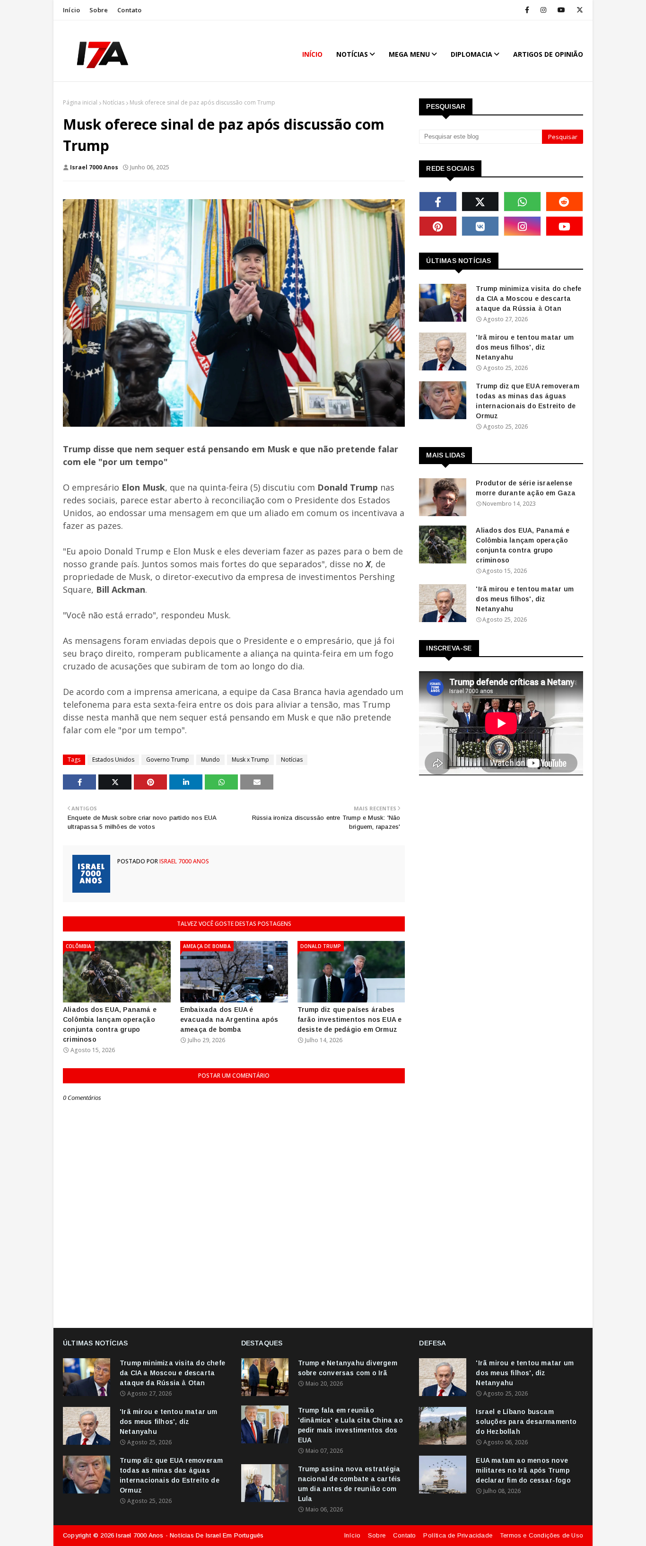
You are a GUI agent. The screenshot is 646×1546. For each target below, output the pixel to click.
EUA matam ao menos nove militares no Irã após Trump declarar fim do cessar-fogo (523, 1470)
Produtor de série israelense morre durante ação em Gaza (526, 488)
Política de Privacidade (457, 1535)
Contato (129, 10)
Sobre (98, 10)
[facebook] (527, 10)
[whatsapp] (522, 201)
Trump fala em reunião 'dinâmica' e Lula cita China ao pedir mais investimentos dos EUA (350, 1425)
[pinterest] (437, 226)
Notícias (113, 102)
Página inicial (80, 102)
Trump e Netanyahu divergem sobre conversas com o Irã (347, 1368)
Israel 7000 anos (94, 167)
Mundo (210, 759)
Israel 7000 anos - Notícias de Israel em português (189, 1535)
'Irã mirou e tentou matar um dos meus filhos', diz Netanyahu (525, 347)
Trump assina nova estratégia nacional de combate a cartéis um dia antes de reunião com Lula (349, 1483)
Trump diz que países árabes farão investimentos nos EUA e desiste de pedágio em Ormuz (349, 1019)
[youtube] (561, 10)
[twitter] (578, 10)
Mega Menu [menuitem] (409, 54)
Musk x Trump (250, 759)
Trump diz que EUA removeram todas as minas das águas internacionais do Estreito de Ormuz (527, 401)
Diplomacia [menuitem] (471, 54)
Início (71, 10)
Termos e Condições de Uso (541, 1535)
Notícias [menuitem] (352, 54)
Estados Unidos (113, 759)
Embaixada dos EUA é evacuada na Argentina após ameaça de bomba (229, 1019)
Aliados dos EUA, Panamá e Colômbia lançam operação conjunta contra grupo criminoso (110, 1024)
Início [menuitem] (312, 54)
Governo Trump (167, 759)
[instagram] (543, 10)
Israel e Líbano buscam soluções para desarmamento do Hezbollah (526, 1421)
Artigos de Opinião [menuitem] (548, 54)
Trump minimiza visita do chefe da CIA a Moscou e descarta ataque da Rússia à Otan (528, 298)
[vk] (480, 226)
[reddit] (564, 201)
